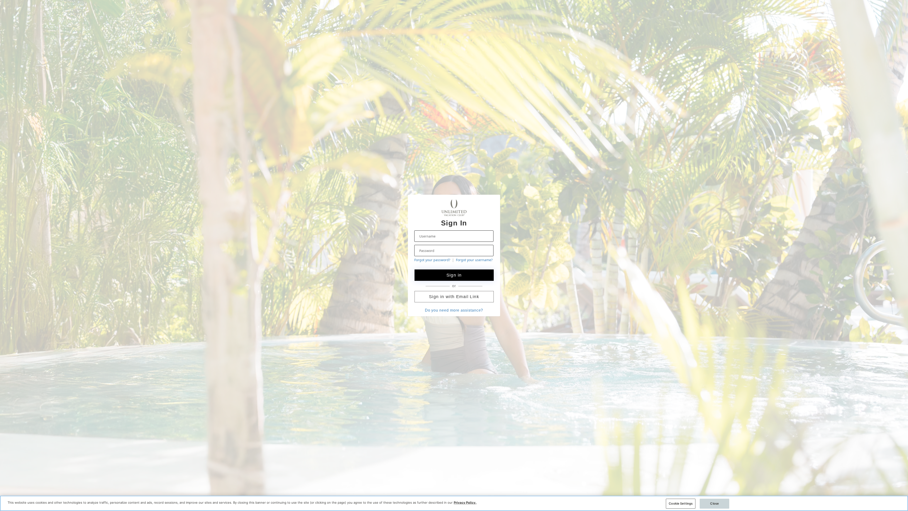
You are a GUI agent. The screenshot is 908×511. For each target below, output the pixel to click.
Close (714, 503)
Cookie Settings (681, 503)
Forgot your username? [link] (474, 260)
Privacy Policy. (465, 502)
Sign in (454, 275)
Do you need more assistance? (454, 310)
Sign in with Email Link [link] (454, 296)
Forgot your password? (432, 260)
